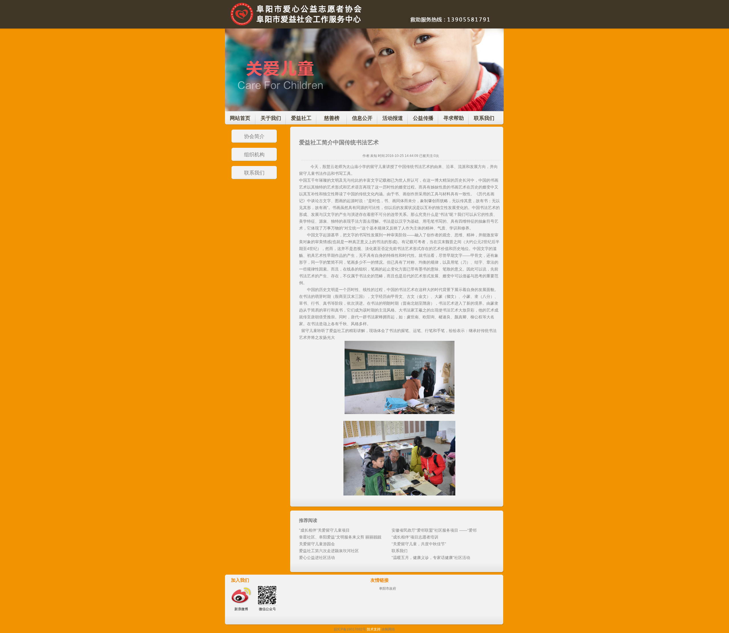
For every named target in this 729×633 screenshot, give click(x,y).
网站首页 (240, 118)
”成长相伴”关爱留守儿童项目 (324, 530)
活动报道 (392, 118)
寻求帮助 (453, 118)
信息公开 (362, 118)
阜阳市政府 (387, 589)
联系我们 (484, 118)
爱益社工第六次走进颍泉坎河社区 (329, 550)
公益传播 (423, 118)
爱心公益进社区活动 (317, 557)
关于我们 (271, 118)
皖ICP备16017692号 (350, 629)
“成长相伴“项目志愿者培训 (415, 537)
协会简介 (254, 136)
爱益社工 (301, 118)
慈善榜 (331, 118)
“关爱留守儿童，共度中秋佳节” (419, 544)
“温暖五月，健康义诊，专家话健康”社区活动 (431, 557)
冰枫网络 (388, 629)
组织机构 (254, 154)
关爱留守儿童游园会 (317, 544)
